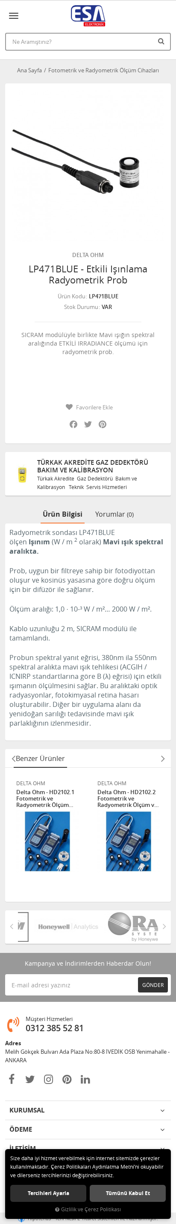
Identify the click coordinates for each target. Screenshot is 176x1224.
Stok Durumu (81, 307)
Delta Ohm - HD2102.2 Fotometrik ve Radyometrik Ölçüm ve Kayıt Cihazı (127, 798)
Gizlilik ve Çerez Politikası (91, 1209)
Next (162, 758)
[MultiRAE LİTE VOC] (127, 927)
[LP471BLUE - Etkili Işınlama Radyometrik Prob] (88, 166)
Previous (13, 758)
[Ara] (162, 41)
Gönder (153, 984)
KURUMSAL (26, 1110)
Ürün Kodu (71, 296)
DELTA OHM (88, 255)
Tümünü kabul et (128, 1193)
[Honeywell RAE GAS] (57, 927)
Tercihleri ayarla (48, 1193)
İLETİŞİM (22, 1148)
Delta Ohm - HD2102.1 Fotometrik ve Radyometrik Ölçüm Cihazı (45, 798)
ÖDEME (20, 1129)
